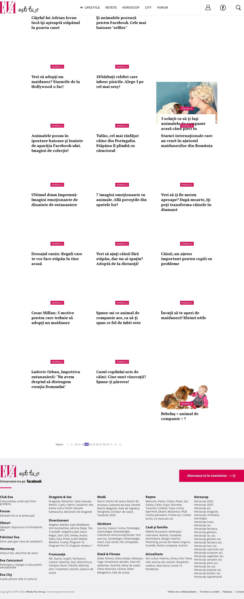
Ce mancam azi (163, 518)
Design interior (170, 538)
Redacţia (227, 591)
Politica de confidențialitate (182, 591)
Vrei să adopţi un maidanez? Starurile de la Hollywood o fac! (55, 81)
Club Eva (6, 497)
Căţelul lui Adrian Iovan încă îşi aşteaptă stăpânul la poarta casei (55, 22)
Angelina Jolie (70, 532)
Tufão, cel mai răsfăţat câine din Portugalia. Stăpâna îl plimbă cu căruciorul (117, 143)
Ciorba (170, 501)
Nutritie (115, 565)
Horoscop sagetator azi (208, 556)
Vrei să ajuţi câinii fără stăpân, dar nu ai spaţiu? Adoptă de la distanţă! (119, 258)
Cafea (158, 504)
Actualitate (154, 554)
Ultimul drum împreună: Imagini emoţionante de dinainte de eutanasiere (54, 199)
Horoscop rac (202, 525)
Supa (166, 504)
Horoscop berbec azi (207, 573)
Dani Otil (63, 535)
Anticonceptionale (122, 535)
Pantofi (135, 505)
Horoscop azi (202, 508)
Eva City (6, 575)
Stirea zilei (177, 558)
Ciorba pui (174, 515)
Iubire (70, 504)
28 (104, 444)
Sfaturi (5, 523)
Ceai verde (112, 542)
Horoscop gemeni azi (207, 539)
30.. (111, 444)
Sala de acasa (120, 572)
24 (90, 444)
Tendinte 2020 (106, 515)
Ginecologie (104, 531)
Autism (183, 545)
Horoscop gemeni (205, 532)
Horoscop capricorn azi (208, 549)
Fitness (109, 558)
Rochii (58, 558)
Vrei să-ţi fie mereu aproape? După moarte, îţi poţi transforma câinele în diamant (186, 202)
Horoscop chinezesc (206, 515)
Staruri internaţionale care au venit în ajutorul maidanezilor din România (187, 140)
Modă (101, 497)
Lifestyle (92, 7)
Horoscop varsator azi (208, 559)
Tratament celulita (67, 569)
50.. (120, 444)
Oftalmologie (131, 538)
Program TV (77, 542)
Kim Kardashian (59, 528)
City (148, 7)
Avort (100, 542)
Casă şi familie (157, 527)
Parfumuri (79, 558)
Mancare (151, 501)
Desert (162, 511)
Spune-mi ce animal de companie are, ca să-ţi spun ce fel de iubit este (118, 317)
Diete (100, 558)
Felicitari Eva (9, 537)
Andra (83, 535)
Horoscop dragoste (206, 511)
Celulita (73, 565)
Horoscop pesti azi (206, 563)
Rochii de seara (116, 501)
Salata (149, 504)
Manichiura (84, 562)
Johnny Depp (78, 528)
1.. (68, 444)
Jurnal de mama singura (174, 542)
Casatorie (81, 504)
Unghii (67, 558)
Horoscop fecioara (205, 528)
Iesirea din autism (163, 562)
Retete (111, 7)
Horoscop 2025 (203, 504)
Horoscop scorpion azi (208, 552)
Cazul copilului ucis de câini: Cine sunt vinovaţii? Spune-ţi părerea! (121, 376)
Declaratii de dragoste (78, 512)
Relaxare (137, 558)
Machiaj (64, 562)
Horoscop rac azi (204, 535)
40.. (116, 444)
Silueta (121, 569)
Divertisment (59, 520)
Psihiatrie (103, 545)
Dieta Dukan (123, 558)
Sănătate (104, 524)
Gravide (151, 545)
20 (76, 444)
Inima (121, 528)
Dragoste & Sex (60, 497)
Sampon (54, 565)
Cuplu (62, 504)
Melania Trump (58, 542)
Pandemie (152, 569)
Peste (179, 501)
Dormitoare (153, 538)
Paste (161, 501)
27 (101, 444)
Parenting (152, 542)
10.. (72, 444)
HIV (122, 542)
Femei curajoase (167, 545)
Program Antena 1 (81, 545)
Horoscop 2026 (203, 501)
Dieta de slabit (131, 565)
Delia (52, 539)
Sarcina (102, 528)
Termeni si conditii (209, 591)
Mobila (163, 535)
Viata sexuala (83, 501)
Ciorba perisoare (156, 515)
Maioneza (174, 511)
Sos (186, 501)
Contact (240, 591)
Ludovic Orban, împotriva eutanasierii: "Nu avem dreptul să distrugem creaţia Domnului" (55, 379)
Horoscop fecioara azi (208, 542)
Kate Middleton (80, 524)
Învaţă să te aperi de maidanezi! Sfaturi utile (183, 315)
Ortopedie (131, 542)
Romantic (67, 501)
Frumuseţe (57, 554)
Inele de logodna (128, 508)
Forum (162, 7)
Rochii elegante (107, 508)
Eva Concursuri (11, 560)
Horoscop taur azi (205, 546)
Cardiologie (115, 538)
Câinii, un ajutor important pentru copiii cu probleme (186, 258)
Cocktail (163, 508)
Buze (63, 565)
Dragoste (54, 501)
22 (83, 444)
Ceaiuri (112, 528)
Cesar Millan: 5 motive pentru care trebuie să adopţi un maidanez (52, 317)
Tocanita (151, 508)
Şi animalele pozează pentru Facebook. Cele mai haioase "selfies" (121, 22)
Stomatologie (121, 531)
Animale (57, 66)
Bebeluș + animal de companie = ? (179, 416)
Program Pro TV (58, 545)
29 (107, 444)
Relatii (53, 504)
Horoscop (130, 7)
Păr (51, 558)
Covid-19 (176, 565)
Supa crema (176, 508)
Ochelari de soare (122, 512)
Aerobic (124, 562)
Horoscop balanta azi (207, 570)
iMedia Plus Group (35, 591)
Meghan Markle (59, 524)
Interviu (164, 558)
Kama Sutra (56, 508)
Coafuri (53, 562)
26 (97, 444)
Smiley (74, 535)
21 (79, 444)
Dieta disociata (106, 569)
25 (94, 444)
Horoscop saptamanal (208, 576)
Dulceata (176, 504)
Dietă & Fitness (108, 554)
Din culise (152, 558)
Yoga (100, 562)
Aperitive (151, 511)
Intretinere (111, 562)
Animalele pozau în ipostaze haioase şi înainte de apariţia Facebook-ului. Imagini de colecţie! (57, 143)
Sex (91, 504)
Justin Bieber (79, 539)
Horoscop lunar (204, 522)
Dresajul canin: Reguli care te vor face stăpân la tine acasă (56, 258)
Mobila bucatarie (156, 531)
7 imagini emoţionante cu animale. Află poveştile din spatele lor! (121, 199)
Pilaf (184, 511)
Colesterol (103, 535)
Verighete (103, 512)
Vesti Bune (163, 565)
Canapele (175, 535)
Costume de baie (119, 505)
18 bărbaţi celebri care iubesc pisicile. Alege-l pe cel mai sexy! (120, 81)
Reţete (151, 497)
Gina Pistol (63, 539)
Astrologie (200, 518)
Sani (73, 562)
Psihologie (133, 528)
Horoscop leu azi (204, 566)
